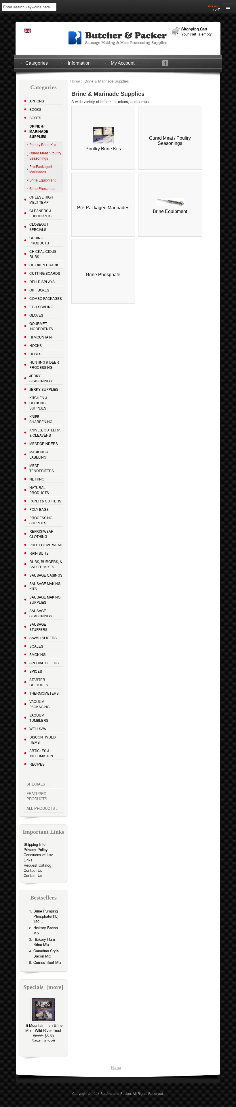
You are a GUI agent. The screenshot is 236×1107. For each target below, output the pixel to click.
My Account (122, 63)
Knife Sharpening (40, 419)
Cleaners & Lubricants (40, 213)
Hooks (35, 345)
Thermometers (44, 693)
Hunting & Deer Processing (44, 365)
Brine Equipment (42, 179)
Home (75, 81)
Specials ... (38, 784)
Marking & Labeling (39, 454)
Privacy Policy (36, 849)
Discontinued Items (42, 739)
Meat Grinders (43, 443)
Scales (36, 646)
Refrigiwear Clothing (41, 534)
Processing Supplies (40, 520)
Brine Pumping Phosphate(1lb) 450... (45, 916)
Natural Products (39, 490)
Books (35, 109)
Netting (36, 478)
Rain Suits (39, 553)
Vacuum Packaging (39, 704)
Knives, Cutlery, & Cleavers (44, 432)
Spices (35, 671)
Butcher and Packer (115, 1093)
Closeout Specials (38, 227)
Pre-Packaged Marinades (40, 169)
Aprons (36, 100)
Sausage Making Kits (44, 586)
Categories (36, 63)
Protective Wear (45, 544)
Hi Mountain (40, 336)
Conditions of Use (38, 854)
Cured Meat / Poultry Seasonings (45, 155)
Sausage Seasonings (40, 613)
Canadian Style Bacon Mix (46, 953)
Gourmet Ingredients (41, 326)
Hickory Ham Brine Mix (44, 941)
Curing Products (39, 240)
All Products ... (43, 808)
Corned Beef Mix (47, 962)
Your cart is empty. (197, 34)
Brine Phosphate (42, 188)
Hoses (35, 353)
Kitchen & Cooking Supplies (38, 402)
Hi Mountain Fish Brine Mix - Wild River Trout (43, 1027)
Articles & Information (41, 753)
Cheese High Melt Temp (41, 200)
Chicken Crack (43, 264)
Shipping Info (34, 844)
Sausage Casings (45, 575)
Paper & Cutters (45, 500)
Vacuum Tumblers (38, 718)
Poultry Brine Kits (42, 144)
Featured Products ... (39, 796)
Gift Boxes (39, 289)
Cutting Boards (44, 273)
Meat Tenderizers (41, 468)
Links (28, 860)
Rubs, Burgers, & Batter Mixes (45, 564)
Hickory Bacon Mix (45, 930)
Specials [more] (43, 987)
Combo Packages (45, 298)
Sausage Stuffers (38, 627)
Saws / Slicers (43, 637)
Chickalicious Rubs (42, 254)
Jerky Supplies (43, 389)
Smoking (37, 654)
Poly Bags (39, 509)
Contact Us (33, 870)
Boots (35, 117)
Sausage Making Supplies (44, 599)
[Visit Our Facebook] (165, 63)
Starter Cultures (38, 682)
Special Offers (44, 662)
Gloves (36, 315)
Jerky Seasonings (40, 378)
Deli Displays (42, 281)
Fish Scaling (41, 306)
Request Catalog (37, 865)
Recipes (37, 764)
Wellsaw (37, 728)
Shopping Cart (194, 28)
